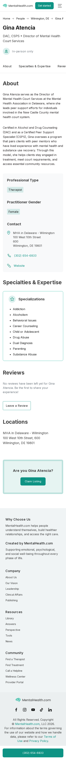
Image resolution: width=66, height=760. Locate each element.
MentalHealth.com (27, 724)
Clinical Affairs (14, 594)
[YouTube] (33, 710)
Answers (10, 624)
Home (6, 18)
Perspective (12, 630)
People (20, 18)
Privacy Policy (38, 741)
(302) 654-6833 (25, 255)
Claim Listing (33, 481)
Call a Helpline (13, 670)
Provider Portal (14, 682)
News (8, 641)
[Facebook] (16, 710)
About (7, 66)
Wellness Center (15, 676)
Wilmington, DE (40, 18)
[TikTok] (41, 710)
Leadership (12, 588)
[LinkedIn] (50, 710)
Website (19, 265)
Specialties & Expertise (35, 66)
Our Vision (11, 583)
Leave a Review (17, 405)
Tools (8, 635)
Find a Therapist (15, 659)
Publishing (11, 600)
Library (9, 618)
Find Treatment (14, 665)
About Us (11, 577)
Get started (44, 5)
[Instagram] (25, 710)
